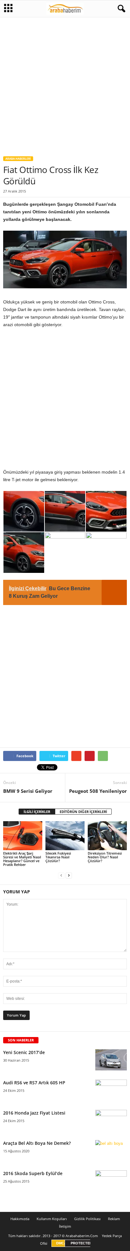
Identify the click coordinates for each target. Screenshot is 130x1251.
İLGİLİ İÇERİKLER (37, 811)
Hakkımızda (19, 1218)
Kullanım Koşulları (52, 1218)
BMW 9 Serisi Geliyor (27, 791)
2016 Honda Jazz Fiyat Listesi (34, 1113)
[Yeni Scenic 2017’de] (111, 1059)
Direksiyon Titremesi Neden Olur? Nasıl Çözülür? (105, 857)
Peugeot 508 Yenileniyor (98, 791)
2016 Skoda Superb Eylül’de (32, 1173)
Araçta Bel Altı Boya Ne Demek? (37, 1143)
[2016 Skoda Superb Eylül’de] (111, 1180)
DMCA (61, 1243)
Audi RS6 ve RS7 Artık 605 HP (34, 1083)
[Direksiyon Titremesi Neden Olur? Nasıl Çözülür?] (107, 835)
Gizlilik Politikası (87, 1218)
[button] (120, 9)
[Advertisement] (65, 84)
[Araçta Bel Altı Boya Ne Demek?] (111, 1152)
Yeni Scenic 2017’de (24, 1052)
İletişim (65, 1226)
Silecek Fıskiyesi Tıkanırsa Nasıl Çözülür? (58, 857)
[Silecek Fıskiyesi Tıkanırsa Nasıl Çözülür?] (65, 835)
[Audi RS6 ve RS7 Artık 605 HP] (111, 1091)
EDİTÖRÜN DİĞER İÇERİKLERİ (83, 811)
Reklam (114, 1218)
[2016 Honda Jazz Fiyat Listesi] (111, 1121)
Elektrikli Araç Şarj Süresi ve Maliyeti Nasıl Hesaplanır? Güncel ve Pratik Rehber (22, 859)
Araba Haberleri (18, 159)
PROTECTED (81, 1243)
